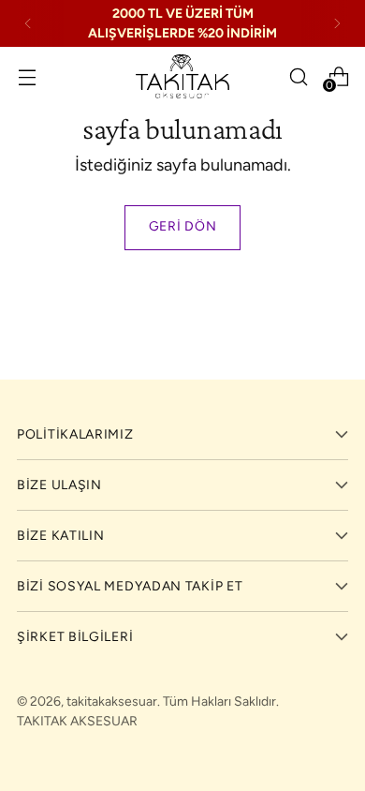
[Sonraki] (337, 23)
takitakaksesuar (111, 701)
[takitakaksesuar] (182, 76)
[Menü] (26, 76)
